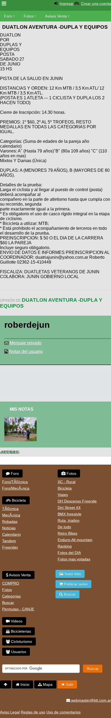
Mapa (47, 684)
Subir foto (72, 574)
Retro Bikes (67, 533)
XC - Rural (66, 482)
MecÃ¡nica (11, 515)
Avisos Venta (56, 16)
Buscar (8, 602)
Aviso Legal (10, 712)
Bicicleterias (20, 631)
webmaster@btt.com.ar (90, 700)
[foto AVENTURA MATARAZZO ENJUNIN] (21, 419)
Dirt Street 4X (69, 507)
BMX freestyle (69, 514)
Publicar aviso (75, 584)
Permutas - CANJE (18, 609)
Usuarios (18, 652)
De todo (64, 527)
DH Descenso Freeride (77, 501)
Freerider (10, 547)
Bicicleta (18, 500)
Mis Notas (21, 409)
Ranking (65, 546)
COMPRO (10, 583)
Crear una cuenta (96, 3)
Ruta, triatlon (68, 520)
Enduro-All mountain (75, 540)
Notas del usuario (26, 351)
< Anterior (5, 452)
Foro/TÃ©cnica (15, 482)
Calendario (11, 534)
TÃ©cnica (10, 508)
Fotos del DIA (69, 553)
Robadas (10, 521)
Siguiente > (14, 452)
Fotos (28, 16)
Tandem (9, 541)
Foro (8, 16)
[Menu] (4, 3)
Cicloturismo (21, 641)
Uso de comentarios (63, 712)
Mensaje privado (25, 343)
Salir (69, 684)
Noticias (9, 528)
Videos (16, 621)
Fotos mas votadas (74, 559)
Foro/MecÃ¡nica (15, 488)
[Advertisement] (68, 48)
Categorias (11, 596)
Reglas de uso (33, 712)
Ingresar (67, 3)
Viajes (63, 495)
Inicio (24, 684)
